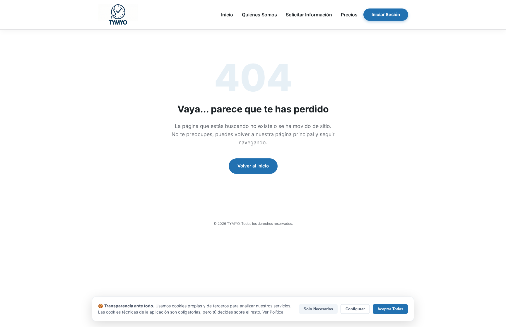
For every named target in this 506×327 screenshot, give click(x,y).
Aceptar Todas (390, 309)
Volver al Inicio (253, 166)
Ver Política (272, 311)
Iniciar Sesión (386, 14)
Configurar (355, 309)
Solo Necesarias (318, 309)
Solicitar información (309, 15)
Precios (349, 15)
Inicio (227, 15)
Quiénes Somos (259, 15)
